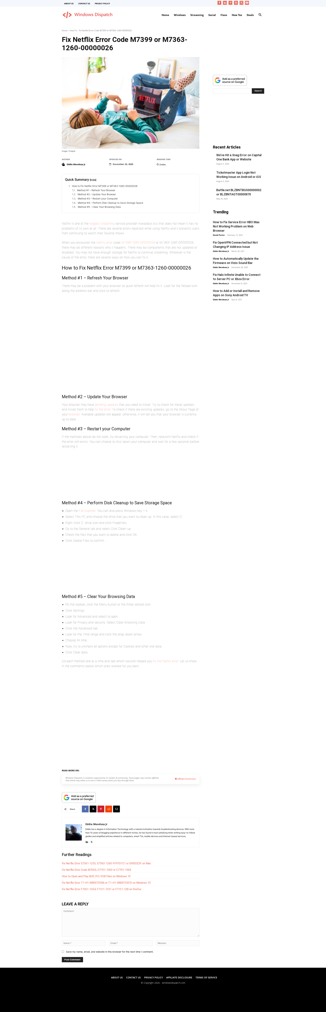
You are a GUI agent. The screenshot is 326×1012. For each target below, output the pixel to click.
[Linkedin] (225, 3)
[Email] (116, 809)
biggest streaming (102, 223)
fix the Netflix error (165, 661)
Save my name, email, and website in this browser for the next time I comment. (109, 951)
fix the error (102, 409)
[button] (260, 15)
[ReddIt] (108, 809)
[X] (241, 3)
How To (73, 30)
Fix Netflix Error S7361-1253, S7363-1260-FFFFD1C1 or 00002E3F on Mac (106, 863)
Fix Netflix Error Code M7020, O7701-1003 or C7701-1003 (96, 869)
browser (74, 414)
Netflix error (104, 242)
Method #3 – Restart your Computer (98, 198)
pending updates (106, 404)
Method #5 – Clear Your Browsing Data (99, 206)
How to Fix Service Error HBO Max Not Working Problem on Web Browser (236, 226)
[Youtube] (247, 3)
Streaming (98, 769)
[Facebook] (219, 3)
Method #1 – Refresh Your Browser (96, 190)
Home (65, 30)
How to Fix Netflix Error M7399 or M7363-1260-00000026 (105, 186)
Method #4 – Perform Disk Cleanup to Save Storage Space (110, 202)
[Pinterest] (230, 3)
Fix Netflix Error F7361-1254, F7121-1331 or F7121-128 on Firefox (101, 889)
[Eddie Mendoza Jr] (64, 164)
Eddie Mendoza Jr (76, 164)
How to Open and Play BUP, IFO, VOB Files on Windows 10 (96, 876)
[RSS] (236, 3)
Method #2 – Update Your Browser (97, 194)
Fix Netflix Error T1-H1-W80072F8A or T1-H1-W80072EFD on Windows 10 (106, 882)
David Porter (219, 235)
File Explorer (87, 510)
